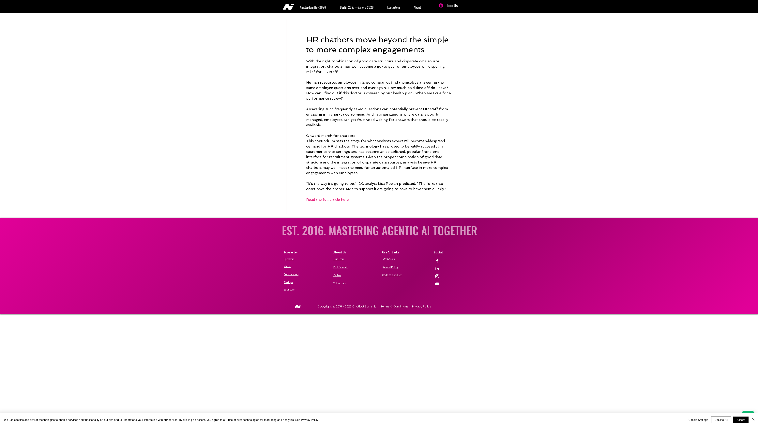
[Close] (753, 420)
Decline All (721, 420)
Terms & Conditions (394, 306)
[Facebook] (437, 260)
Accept (741, 420)
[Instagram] (437, 276)
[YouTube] (437, 283)
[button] (320, 7)
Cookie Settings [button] (698, 420)
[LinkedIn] (437, 268)
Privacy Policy (421, 306)
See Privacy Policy (306, 420)
